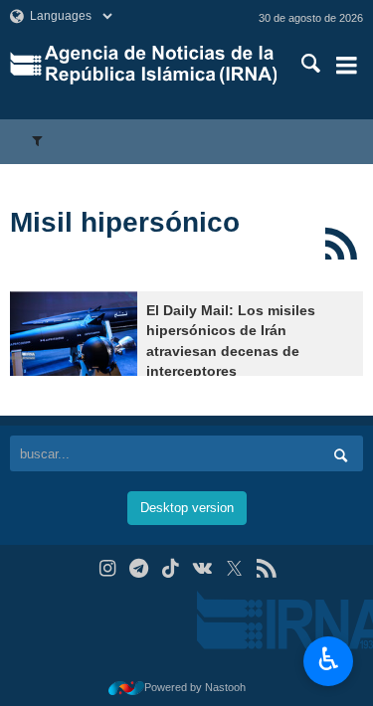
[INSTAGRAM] (106, 568)
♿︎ (328, 659)
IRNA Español (161, 65)
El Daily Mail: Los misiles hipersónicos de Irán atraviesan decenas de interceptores (230, 341)
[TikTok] (170, 568)
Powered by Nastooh (195, 687)
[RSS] (340, 244)
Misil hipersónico (125, 222)
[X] (234, 568)
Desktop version (187, 507)
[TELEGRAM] (138, 568)
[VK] (202, 568)
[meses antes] (73, 333)
